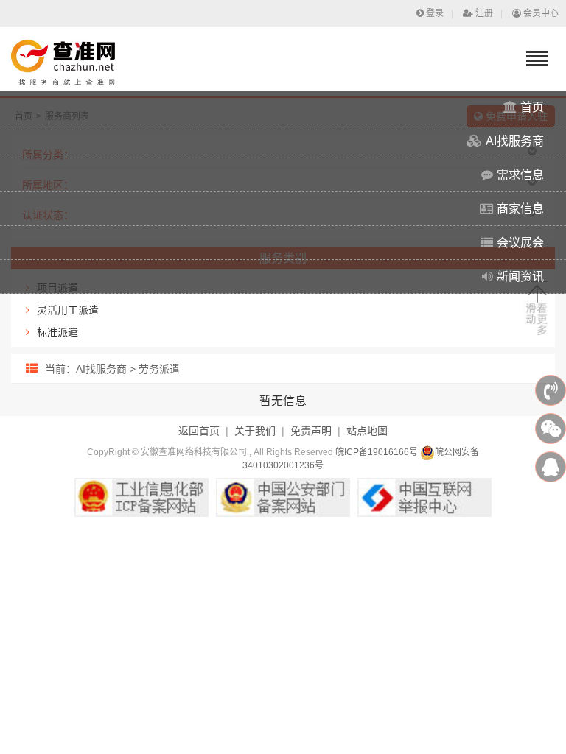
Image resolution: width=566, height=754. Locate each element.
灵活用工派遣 (68, 310)
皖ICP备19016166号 (376, 452)
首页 (532, 107)
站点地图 (367, 431)
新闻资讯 (520, 276)
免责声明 (311, 431)
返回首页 (199, 431)
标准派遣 (57, 332)
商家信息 (520, 208)
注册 (484, 13)
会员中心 (541, 13)
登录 (435, 13)
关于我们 (255, 431)
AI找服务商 (515, 141)
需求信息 (520, 175)
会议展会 (520, 242)
